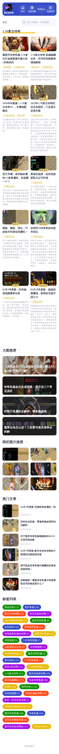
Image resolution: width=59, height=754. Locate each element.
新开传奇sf (29, 686)
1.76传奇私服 (36, 237)
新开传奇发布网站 (16, 726)
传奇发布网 (41, 726)
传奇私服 (7, 67)
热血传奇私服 (38, 680)
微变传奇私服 (36, 653)
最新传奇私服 (44, 633)
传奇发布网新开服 (16, 720)
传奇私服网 (12, 693)
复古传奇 (35, 67)
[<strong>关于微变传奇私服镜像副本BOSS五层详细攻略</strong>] (16, 469)
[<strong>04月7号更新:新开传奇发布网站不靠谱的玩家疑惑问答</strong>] (44, 469)
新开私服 (15, 51)
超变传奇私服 (41, 620)
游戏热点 (41, 9)
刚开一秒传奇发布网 (17, 700)
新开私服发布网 (40, 613)
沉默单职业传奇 (15, 647)
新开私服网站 (14, 680)
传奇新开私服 (33, 627)
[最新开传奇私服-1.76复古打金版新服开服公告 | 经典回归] (16, 44)
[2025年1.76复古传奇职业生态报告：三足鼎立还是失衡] (44, 92)
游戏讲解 (32, 11)
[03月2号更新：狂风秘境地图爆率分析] (16, 278)
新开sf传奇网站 (14, 613)
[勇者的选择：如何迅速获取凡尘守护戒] (44, 163)
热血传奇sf (12, 607)
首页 (23, 11)
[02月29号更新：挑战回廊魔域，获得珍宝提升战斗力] (44, 278)
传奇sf (10, 686)
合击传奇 (12, 627)
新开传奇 (43, 99)
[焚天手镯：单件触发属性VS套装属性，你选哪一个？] (16, 163)
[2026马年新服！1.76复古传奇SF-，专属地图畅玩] (16, 92)
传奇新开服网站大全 (18, 706)
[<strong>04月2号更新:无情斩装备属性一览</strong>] (16, 454)
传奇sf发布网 (14, 667)
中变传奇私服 (13, 653)
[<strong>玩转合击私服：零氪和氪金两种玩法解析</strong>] (44, 454)
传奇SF (43, 51)
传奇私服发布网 (36, 693)
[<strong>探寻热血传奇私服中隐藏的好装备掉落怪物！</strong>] (16, 483)
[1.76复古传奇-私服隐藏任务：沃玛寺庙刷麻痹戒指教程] (44, 44)
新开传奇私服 (14, 713)
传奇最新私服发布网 (17, 633)
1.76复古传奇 (19, 67)
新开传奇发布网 (39, 673)
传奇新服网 (37, 647)
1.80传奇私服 (37, 667)
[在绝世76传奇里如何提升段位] (44, 217)
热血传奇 (43, 285)
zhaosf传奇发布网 (15, 620)
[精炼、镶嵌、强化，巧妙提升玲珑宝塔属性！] (16, 217)
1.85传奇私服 (31, 640)
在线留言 (51, 11)
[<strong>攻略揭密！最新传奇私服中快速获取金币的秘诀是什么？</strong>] (44, 483)
